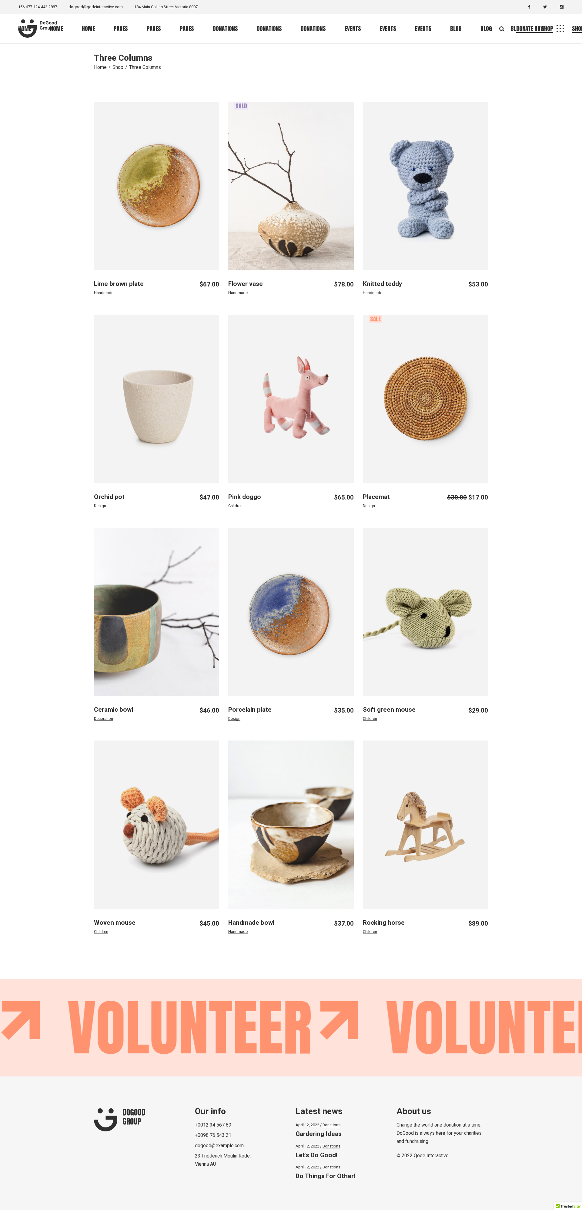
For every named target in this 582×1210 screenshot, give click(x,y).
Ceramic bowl (113, 709)
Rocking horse (384, 922)
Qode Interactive (431, 1155)
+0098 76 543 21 (213, 1135)
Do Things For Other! (325, 1176)
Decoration (103, 718)
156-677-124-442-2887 (37, 7)
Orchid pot (109, 497)
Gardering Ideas (319, 1134)
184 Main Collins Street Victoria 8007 (166, 7)
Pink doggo (244, 497)
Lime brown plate (119, 284)
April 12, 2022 (307, 1125)
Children (235, 506)
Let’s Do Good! (316, 1155)
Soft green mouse (389, 709)
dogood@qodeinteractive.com (96, 7)
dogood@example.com (219, 1145)
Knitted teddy (382, 284)
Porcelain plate (250, 709)
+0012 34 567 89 (213, 1125)
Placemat (376, 497)
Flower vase (245, 284)
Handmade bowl (251, 922)
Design (100, 506)
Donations (331, 1125)
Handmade (103, 293)
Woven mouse (114, 922)
